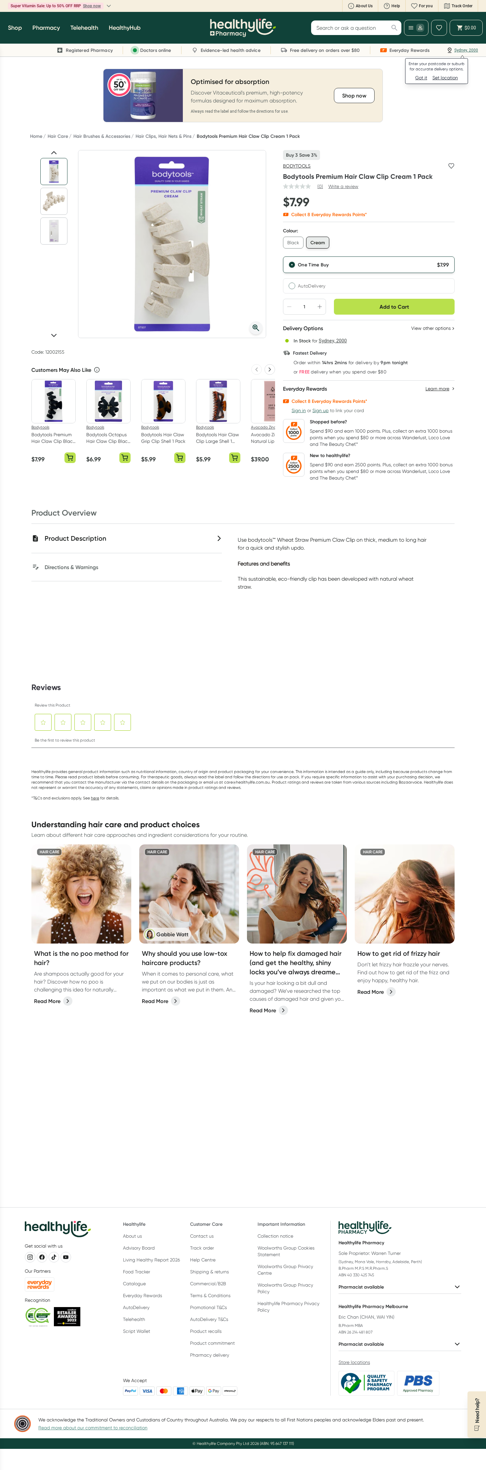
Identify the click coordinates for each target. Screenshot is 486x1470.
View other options (431, 328)
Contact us (202, 1236)
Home (36, 136)
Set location (445, 77)
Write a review (343, 186)
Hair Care (58, 136)
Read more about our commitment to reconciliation (92, 1427)
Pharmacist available (361, 1287)
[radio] (369, 264)
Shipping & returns (209, 1271)
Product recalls (206, 1331)
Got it (421, 77)
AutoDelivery (312, 286)
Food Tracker (136, 1271)
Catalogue (134, 1283)
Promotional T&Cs (208, 1307)
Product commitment (212, 1343)
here (95, 797)
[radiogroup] (369, 274)
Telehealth (134, 1319)
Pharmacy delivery (209, 1355)
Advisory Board (139, 1248)
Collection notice (275, 1236)
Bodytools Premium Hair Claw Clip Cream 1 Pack (248, 136)
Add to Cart (394, 306)
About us (132, 1236)
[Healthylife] (243, 28)
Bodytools (297, 166)
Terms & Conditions (210, 1295)
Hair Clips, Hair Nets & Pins (163, 136)
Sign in (299, 410)
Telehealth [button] (84, 27)
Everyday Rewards (142, 1295)
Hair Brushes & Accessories (101, 136)
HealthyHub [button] (125, 27)
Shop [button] (15, 27)
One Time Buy (313, 265)
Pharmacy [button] (46, 27)
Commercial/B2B (208, 1283)
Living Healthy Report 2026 (151, 1259)
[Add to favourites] (451, 166)
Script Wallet (136, 1331)
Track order (202, 1248)
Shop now (92, 6)
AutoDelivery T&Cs (209, 1319)
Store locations (354, 1362)
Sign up (320, 410)
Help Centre (203, 1259)
